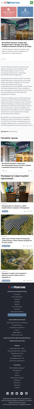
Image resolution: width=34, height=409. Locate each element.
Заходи (17, 387)
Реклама (17, 299)
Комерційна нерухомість (17, 327)
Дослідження (17, 370)
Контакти (17, 309)
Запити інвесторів (17, 335)
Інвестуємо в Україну (17, 378)
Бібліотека (17, 382)
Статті (17, 373)
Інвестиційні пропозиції (17, 319)
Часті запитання (17, 306)
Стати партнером (17, 297)
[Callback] (31, 2)
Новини (17, 345)
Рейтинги (17, 380)
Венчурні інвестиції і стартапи (17, 351)
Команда (17, 302)
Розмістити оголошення (18, 315)
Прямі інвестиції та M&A (17, 348)
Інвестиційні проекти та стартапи (17, 322)
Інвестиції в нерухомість (17, 361)
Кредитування (17, 356)
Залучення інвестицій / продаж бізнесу (17, 338)
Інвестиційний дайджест (17, 368)
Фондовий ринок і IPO (17, 358)
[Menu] (2, 2)
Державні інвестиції (17, 353)
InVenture (17, 291)
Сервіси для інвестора (17, 341)
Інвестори (17, 385)
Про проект (17, 294)
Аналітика (17, 365)
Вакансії (17, 304)
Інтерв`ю (17, 375)
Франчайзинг (17, 332)
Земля (17, 330)
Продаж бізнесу (17, 325)
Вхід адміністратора (17, 311)
